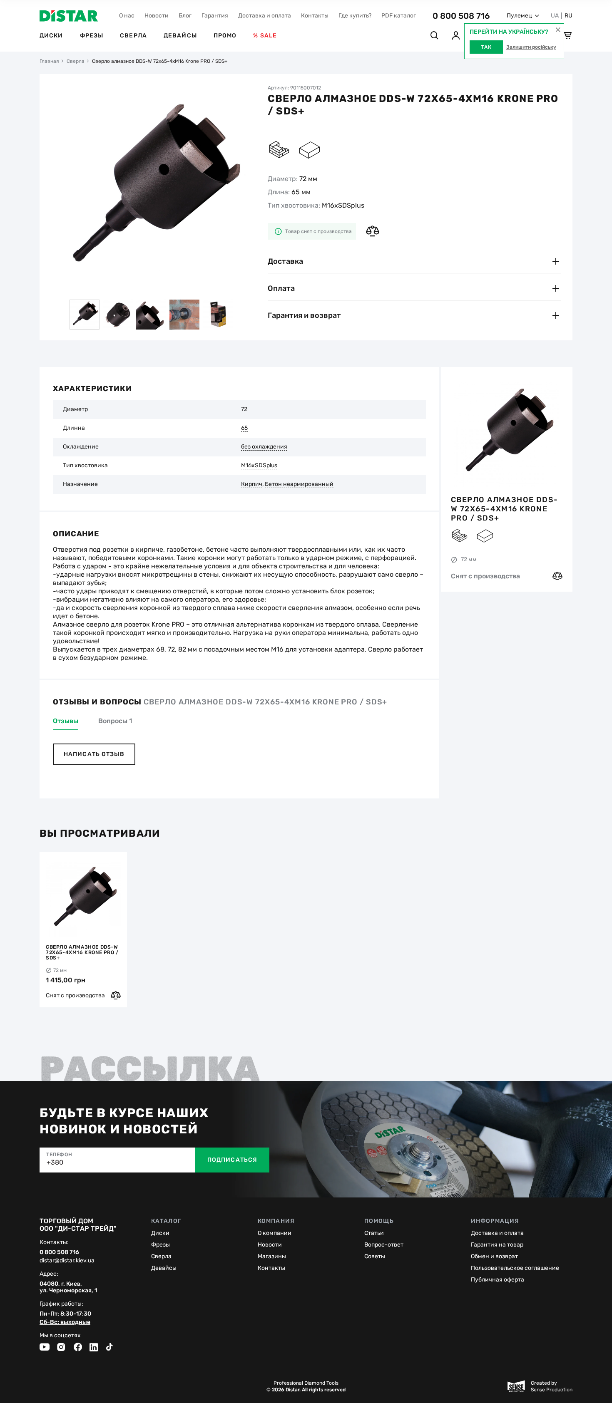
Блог (185, 15)
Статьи (374, 1233)
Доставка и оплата (264, 15)
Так (486, 47)
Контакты (314, 15)
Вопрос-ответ (383, 1244)
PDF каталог (398, 15)
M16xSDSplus (259, 465)
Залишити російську (531, 47)
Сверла (133, 35)
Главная (49, 61)
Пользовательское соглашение (515, 1268)
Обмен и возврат (494, 1256)
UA (555, 15)
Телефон (59, 1154)
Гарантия (215, 15)
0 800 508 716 (461, 16)
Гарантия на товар (497, 1244)
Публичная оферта (497, 1279)
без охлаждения (264, 447)
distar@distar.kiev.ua (67, 1260)
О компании (274, 1233)
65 (244, 428)
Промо (225, 35)
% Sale (265, 35)
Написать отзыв (94, 754)
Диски (51, 35)
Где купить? (354, 15)
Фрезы (92, 35)
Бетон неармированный (299, 484)
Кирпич (251, 484)
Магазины (272, 1256)
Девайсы (180, 35)
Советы (374, 1256)
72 (244, 409)
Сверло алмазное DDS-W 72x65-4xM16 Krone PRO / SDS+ (504, 508)
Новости (156, 15)
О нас (126, 15)
